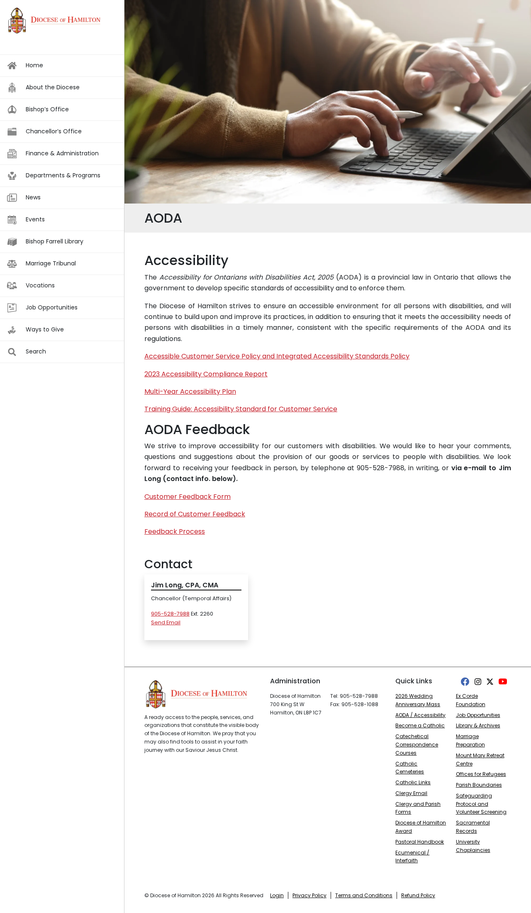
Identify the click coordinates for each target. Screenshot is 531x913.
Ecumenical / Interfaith (412, 856)
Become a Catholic (420, 725)
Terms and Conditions (363, 895)
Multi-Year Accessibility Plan (190, 391)
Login (277, 895)
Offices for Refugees (481, 774)
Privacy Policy (309, 895)
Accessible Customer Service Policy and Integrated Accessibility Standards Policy (276, 356)
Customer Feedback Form (187, 496)
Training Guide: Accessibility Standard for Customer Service (240, 409)
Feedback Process (174, 531)
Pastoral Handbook (419, 841)
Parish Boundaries (479, 784)
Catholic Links (413, 782)
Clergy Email (411, 793)
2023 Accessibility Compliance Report (206, 374)
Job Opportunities (478, 715)
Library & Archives (478, 725)
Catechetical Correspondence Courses (416, 744)
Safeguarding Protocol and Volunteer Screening (481, 804)
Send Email (165, 622)
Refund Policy (418, 895)
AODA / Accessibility (420, 715)
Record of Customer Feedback (194, 514)
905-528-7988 (170, 613)
